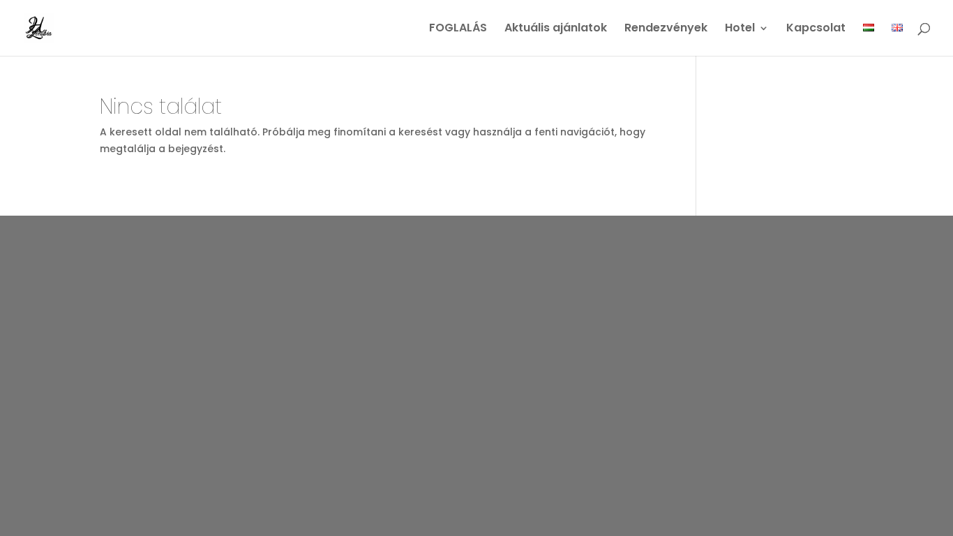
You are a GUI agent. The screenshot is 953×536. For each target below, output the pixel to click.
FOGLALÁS (458, 29)
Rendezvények (665, 29)
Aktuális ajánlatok (555, 29)
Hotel (740, 29)
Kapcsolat (816, 29)
